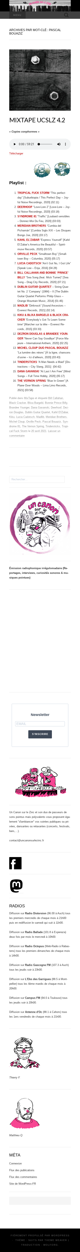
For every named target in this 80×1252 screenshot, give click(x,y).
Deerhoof (56, 407)
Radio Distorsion (35, 913)
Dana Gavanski (40, 407)
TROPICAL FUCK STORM (33, 192)
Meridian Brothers (56, 416)
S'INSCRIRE (40, 734)
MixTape (29, 398)
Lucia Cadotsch (25, 416)
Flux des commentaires (23, 1176)
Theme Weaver (56, 1240)
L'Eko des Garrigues (38, 979)
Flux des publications (21, 1170)
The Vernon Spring (33, 426)
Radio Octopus (34, 946)
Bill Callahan (55, 398)
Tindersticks (53, 426)
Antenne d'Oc (33, 1011)
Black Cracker (17, 402)
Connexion (15, 1163)
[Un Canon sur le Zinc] (40, 5)
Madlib (40, 416)
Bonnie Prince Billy (56, 402)
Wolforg (50, 1245)
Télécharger (16, 153)
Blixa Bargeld (35, 402)
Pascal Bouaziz (51, 421)
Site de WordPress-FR (22, 1183)
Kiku (12, 416)
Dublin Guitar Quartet (37, 412)
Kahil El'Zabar (60, 412)
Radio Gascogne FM (38, 965)
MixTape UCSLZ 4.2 (37, 120)
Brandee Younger (19, 407)
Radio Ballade (34, 932)
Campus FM (32, 997)
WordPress (60, 1235)
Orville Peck (33, 421)
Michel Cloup (17, 421)
